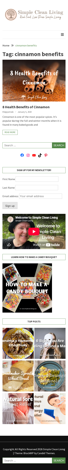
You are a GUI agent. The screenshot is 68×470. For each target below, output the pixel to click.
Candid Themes (46, 453)
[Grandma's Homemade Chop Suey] (18, 344)
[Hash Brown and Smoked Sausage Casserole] (50, 376)
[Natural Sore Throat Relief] (18, 409)
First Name (8, 179)
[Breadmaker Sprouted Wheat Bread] (18, 376)
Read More (10, 132)
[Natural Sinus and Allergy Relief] (50, 409)
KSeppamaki (8, 112)
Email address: (10, 196)
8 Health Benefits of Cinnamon (26, 107)
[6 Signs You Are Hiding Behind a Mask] (50, 344)
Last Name (8, 187)
